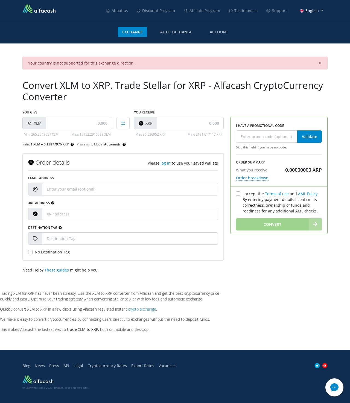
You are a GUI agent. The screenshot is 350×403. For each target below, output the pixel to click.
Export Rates (142, 365)
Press (54, 365)
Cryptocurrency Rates (107, 365)
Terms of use (277, 193)
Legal (78, 365)
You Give (29, 112)
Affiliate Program (204, 10)
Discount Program (158, 10)
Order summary (250, 162)
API (66, 365)
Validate (309, 136)
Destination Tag (42, 227)
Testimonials (246, 10)
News (40, 365)
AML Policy (307, 193)
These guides (57, 270)
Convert (272, 224)
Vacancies (168, 365)
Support (279, 10)
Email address (41, 178)
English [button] (312, 10)
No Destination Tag (52, 252)
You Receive (144, 112)
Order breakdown (252, 177)
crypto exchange (142, 309)
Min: (41, 134)
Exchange (132, 31)
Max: (91, 134)
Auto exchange (176, 31)
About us (120, 10)
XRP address (39, 203)
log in (166, 163)
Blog (26, 365)
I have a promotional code (260, 125)
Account (219, 31)
